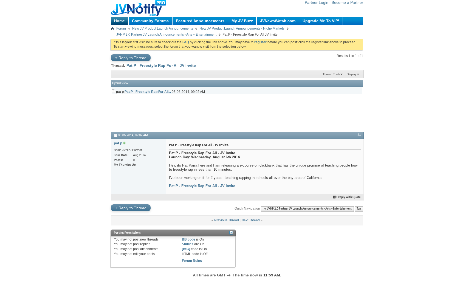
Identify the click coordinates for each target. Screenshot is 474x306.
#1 (359, 134)
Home (119, 21)
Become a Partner (347, 2)
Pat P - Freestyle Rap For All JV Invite (161, 65)
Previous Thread (226, 220)
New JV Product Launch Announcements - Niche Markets (241, 28)
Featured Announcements (200, 21)
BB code (188, 239)
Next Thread (250, 220)
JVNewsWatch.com (277, 21)
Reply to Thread (130, 57)
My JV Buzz (242, 21)
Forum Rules (192, 261)
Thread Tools (331, 74)
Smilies (187, 244)
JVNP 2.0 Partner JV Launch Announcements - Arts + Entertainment (166, 34)
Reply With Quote (349, 197)
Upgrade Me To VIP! (321, 21)
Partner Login (316, 2)
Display (352, 74)
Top (359, 208)
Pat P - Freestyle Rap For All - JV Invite (202, 186)
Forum (121, 28)
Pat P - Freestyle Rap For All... (148, 92)
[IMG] (186, 249)
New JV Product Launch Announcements (162, 28)
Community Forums (150, 21)
